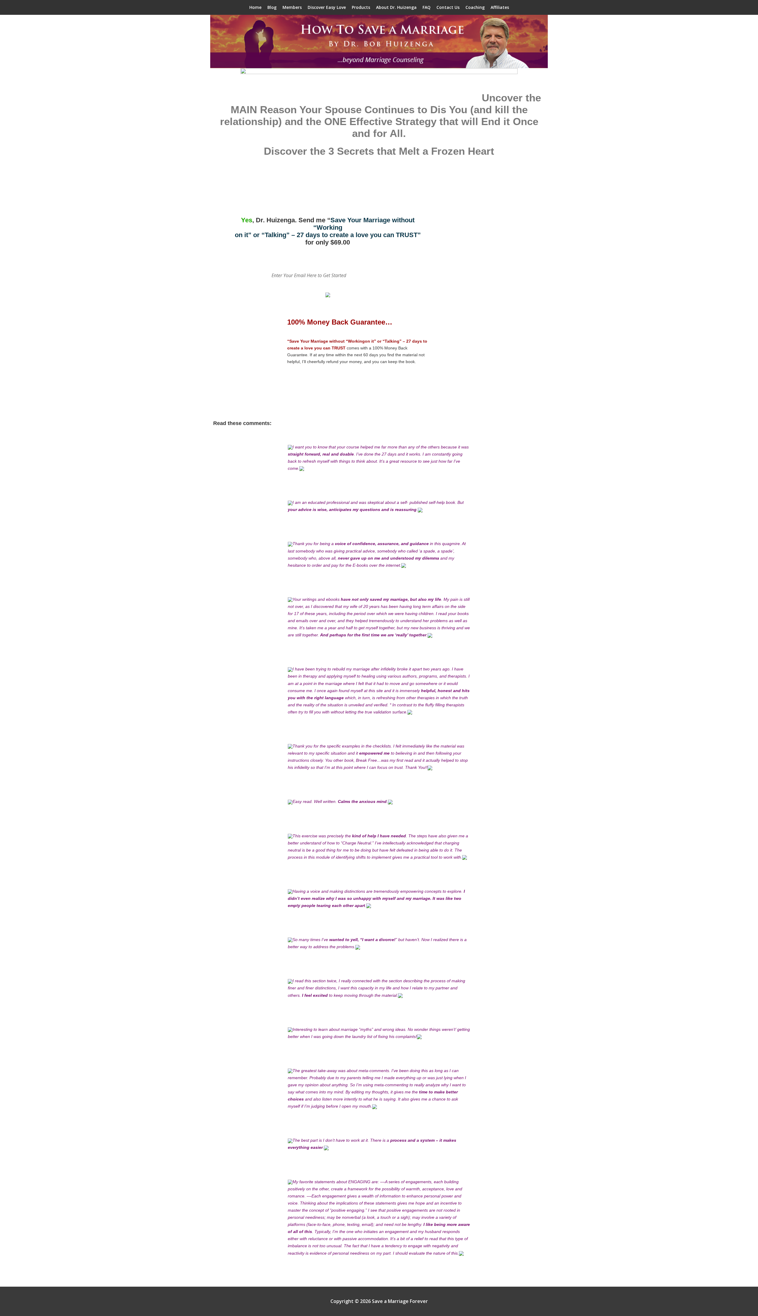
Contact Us (448, 7)
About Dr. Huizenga (396, 7)
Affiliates (500, 7)
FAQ (427, 7)
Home (255, 7)
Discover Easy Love (327, 7)
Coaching (475, 7)
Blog (272, 7)
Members (292, 7)
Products (361, 7)
